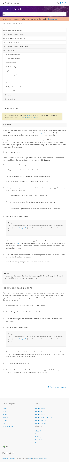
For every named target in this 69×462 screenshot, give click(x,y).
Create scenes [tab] (9, 50)
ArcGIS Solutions (40, 423)
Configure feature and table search (14, 38)
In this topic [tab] (7, 125)
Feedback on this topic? (58, 387)
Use (4, 23)
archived (29, 115)
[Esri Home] (6, 446)
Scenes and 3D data (12, 91)
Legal (45, 458)
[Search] (58, 3)
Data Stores (6, 417)
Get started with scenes (13, 54)
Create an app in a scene (13, 83)
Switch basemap (11, 62)
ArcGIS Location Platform (43, 417)
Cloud (5, 420)
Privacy (30, 458)
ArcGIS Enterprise (12, 3)
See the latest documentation (28, 118)
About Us (38, 431)
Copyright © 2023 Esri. (9, 458)
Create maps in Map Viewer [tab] (14, 34)
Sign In (64, 3)
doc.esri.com (52, 19)
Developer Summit (41, 443)
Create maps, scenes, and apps (13, 30)
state (18, 243)
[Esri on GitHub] (10, 453)
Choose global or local (13, 58)
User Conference (40, 440)
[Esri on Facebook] (7, 453)
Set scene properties (12, 75)
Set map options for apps (11, 42)
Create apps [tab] (9, 95)
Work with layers (13, 67)
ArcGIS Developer (41, 420)
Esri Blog (38, 437)
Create (9, 23)
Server (5, 414)
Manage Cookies (38, 458)
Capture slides (10, 71)
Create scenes (17, 23)
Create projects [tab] (10, 99)
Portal (4, 411)
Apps (4, 423)
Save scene (9, 79)
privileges (40, 133)
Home (4, 408)
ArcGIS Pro (38, 411)
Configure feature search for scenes (17, 87)
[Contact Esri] (13, 453)
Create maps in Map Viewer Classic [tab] (16, 46)
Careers (38, 434)
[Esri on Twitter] (4, 453)
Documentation (8, 426)
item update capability (20, 228)
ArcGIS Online (40, 408)
